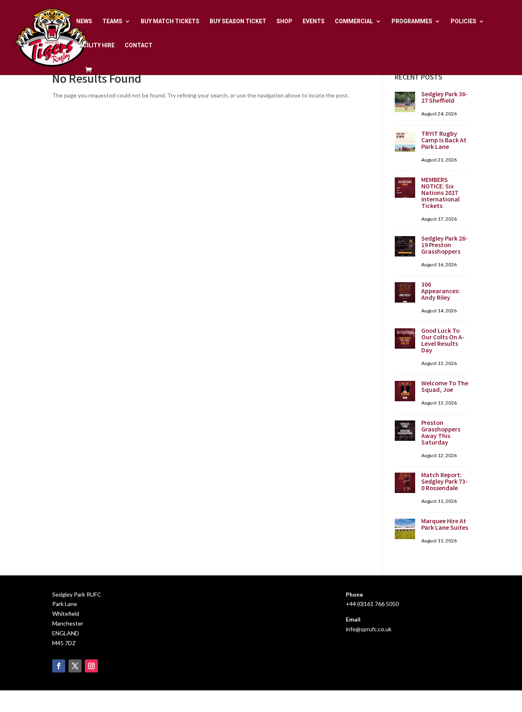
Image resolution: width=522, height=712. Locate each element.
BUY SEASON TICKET (238, 21)
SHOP (284, 21)
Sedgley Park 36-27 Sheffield (444, 98)
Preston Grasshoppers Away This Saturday (440, 433)
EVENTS (314, 21)
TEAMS (112, 21)
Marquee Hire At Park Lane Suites (444, 525)
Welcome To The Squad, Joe (444, 387)
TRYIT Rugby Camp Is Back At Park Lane (444, 141)
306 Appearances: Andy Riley (440, 292)
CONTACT (139, 45)
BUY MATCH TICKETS (170, 21)
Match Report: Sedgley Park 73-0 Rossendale (444, 482)
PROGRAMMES (412, 21)
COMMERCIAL (354, 21)
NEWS (84, 21)
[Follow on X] (75, 665)
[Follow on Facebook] (58, 665)
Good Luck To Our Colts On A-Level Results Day (442, 341)
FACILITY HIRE (95, 45)
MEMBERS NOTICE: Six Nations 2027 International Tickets (440, 193)
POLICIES (463, 21)
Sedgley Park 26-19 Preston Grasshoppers (444, 245)
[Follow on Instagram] (91, 665)
